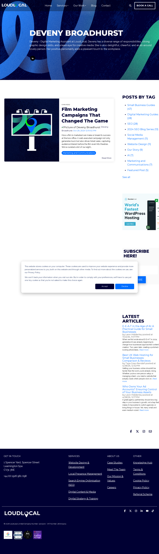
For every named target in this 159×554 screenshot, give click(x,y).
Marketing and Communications (79, 153)
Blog (94, 5)
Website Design (139, 144)
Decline (124, 286)
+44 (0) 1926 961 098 (15, 476)
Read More (106, 158)
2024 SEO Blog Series (142, 129)
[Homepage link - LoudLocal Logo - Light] (22, 517)
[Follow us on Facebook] (130, 431)
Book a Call (145, 5)
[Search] (130, 5)
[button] (125, 511)
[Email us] (150, 431)
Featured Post (137, 170)
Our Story (135, 149)
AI (130, 155)
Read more (143, 350)
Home (48, 5)
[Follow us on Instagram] (143, 431)
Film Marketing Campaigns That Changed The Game (85, 115)
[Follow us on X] (137, 431)
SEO (132, 123)
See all (126, 177)
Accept (105, 286)
